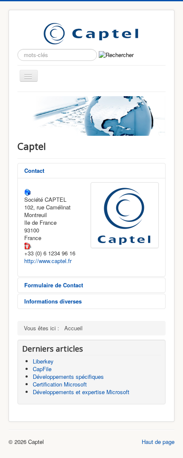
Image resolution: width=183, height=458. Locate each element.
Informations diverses (53, 301)
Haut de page (158, 442)
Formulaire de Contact (53, 285)
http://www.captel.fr (47, 261)
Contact (34, 170)
